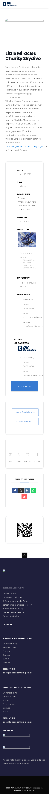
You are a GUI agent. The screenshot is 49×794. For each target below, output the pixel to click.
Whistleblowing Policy (13, 608)
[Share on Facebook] (15, 490)
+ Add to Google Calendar (25, 412)
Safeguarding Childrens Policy (17, 605)
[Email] (24, 496)
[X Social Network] (21, 490)
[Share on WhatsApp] (33, 490)
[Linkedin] (27, 490)
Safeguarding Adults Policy (16, 601)
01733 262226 (29, 308)
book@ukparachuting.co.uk (17, 672)
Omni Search (29, 790)
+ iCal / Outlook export (25, 421)
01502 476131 (28, 366)
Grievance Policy (11, 616)
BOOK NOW (25, 221)
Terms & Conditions (12, 597)
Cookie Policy (9, 593)
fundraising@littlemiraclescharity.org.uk (24, 146)
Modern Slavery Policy (13, 612)
